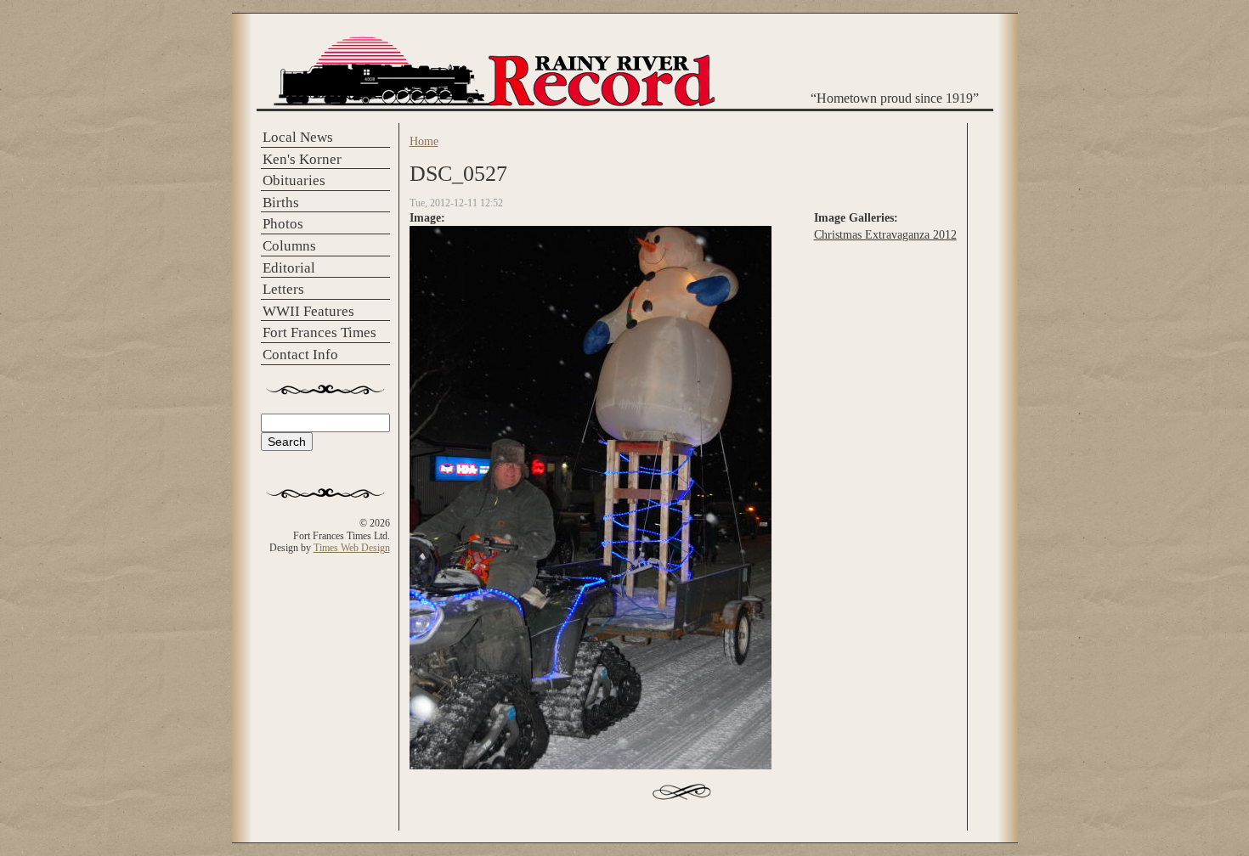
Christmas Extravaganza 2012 (885, 234)
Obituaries (294, 180)
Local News (298, 137)
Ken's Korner (302, 159)
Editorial (289, 268)
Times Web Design (352, 548)
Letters (283, 289)
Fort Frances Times (319, 332)
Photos (283, 224)
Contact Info (300, 354)
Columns (289, 246)
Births (281, 202)
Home (424, 141)
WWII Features (308, 311)
